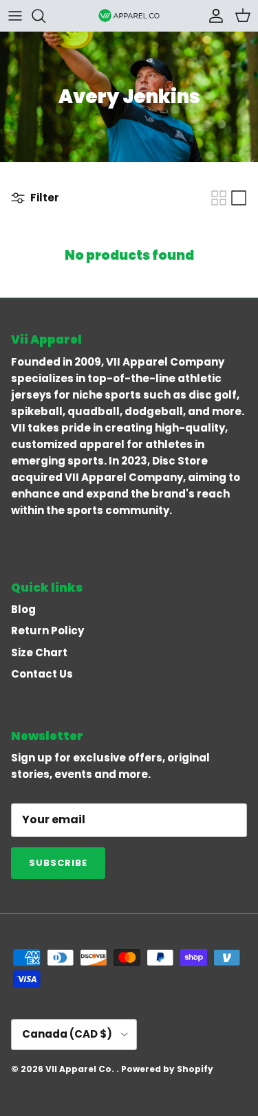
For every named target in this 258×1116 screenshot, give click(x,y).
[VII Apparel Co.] (129, 15)
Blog (23, 609)
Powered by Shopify (167, 1069)
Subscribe (58, 862)
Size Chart (39, 652)
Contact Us (42, 674)
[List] (238, 198)
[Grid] (219, 198)
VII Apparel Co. (80, 1069)
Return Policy (47, 630)
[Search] (45, 16)
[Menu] (15, 16)
